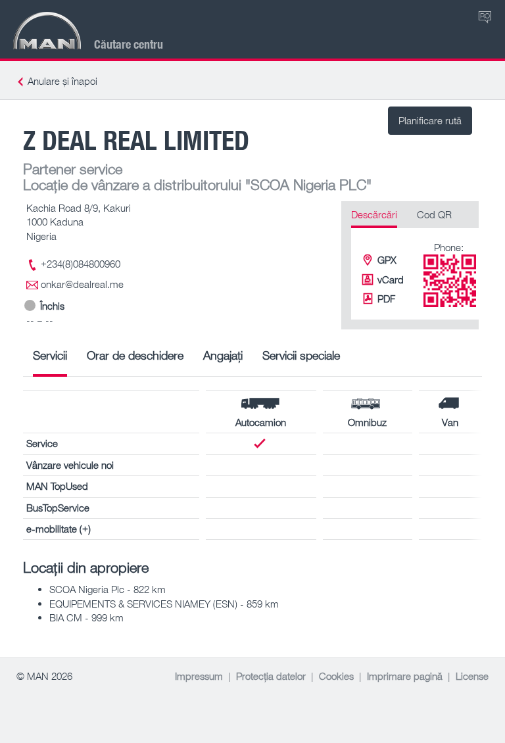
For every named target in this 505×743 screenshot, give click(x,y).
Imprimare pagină (405, 676)
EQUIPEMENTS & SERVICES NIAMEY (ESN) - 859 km (164, 604)
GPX (387, 260)
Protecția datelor (271, 676)
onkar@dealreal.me (82, 284)
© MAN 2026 (44, 676)
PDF (386, 298)
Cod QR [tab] (434, 214)
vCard (390, 279)
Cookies (336, 676)
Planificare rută (430, 120)
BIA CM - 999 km (86, 617)
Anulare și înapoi (62, 81)
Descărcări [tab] (374, 214)
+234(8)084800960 (80, 264)
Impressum (199, 676)
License (472, 676)
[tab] (50, 360)
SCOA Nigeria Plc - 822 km (107, 589)
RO (485, 15)
